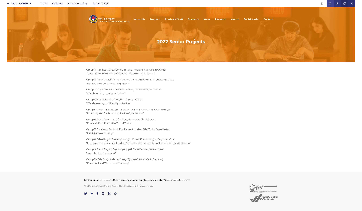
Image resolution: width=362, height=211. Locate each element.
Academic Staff (174, 19)
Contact (268, 19)
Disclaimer (137, 180)
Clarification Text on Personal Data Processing (107, 180)
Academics (57, 3)
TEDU (43, 3)
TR (351, 3)
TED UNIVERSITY (21, 3)
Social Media (251, 19)
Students (193, 19)
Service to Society (77, 3)
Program (155, 19)
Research (220, 19)
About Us (139, 19)
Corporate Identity (153, 180)
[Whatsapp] (322, 3)
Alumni (235, 19)
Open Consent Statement (177, 180)
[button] (330, 3)
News (206, 19)
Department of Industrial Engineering (113, 21)
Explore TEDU (100, 3)
